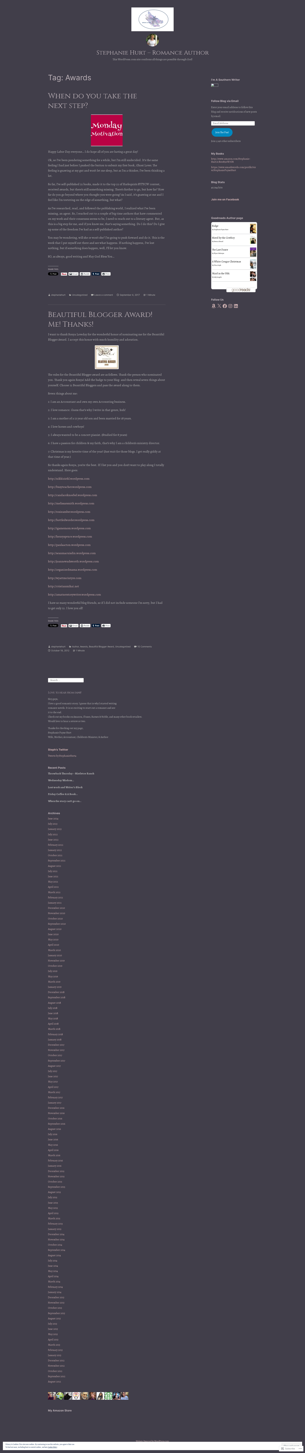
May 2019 (53, 976)
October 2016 (55, 1118)
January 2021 (54, 903)
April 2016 (53, 1150)
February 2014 (55, 1287)
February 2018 (55, 1034)
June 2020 (53, 934)
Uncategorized (80, 294)
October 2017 (55, 1055)
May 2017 (53, 1081)
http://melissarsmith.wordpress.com (71, 503)
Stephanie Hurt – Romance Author (152, 53)
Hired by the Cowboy (223, 238)
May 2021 (53, 881)
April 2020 (53, 945)
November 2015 (56, 1176)
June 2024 (53, 818)
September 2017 (56, 1060)
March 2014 (54, 1281)
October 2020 (55, 918)
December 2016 (56, 1108)
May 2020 (53, 939)
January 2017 (54, 1102)
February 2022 (55, 845)
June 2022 (53, 839)
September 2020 (57, 924)
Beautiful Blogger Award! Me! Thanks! (100, 319)
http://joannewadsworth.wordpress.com (73, 561)
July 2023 (52, 824)
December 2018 (56, 992)
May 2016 (53, 1145)
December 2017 (56, 1045)
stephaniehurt (58, 294)
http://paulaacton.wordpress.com (69, 545)
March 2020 (54, 950)
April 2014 (53, 1276)
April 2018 (53, 1024)
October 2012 (55, 1371)
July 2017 (52, 1071)
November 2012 (56, 1366)
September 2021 (56, 860)
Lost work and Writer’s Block (65, 787)
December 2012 (56, 1360)
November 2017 (56, 1050)
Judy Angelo (218, 277)
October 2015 (55, 1181)
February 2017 (55, 1097)
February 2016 (55, 1160)
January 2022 (55, 850)
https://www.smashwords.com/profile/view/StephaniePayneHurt (233, 169)
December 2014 (56, 1234)
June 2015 (53, 1203)
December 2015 (56, 1171)
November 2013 (56, 1302)
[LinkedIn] (235, 306)
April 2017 (53, 1087)
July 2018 (52, 1008)
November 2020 (56, 913)
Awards (84, 646)
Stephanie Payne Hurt (221, 229)
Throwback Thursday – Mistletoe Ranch (71, 773)
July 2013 (52, 1324)
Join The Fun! (222, 132)
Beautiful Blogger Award (101, 646)
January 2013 (54, 1355)
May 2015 (53, 1208)
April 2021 (53, 887)
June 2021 (53, 876)
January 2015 (54, 1229)
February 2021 (55, 897)
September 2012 (56, 1376)
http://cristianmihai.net (63, 586)
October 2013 (55, 1308)
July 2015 (52, 1197)
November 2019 (56, 960)
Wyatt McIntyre (219, 253)
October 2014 (55, 1245)
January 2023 (54, 829)
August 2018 (54, 1003)
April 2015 (53, 1213)
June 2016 (53, 1139)
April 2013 (53, 1339)
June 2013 (53, 1329)
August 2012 (54, 1381)
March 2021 (54, 892)
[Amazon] (213, 306)
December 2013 (56, 1297)
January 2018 (54, 1039)
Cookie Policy (52, 1447)
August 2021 (54, 866)
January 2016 (54, 1166)
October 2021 (55, 855)
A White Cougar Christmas (226, 261)
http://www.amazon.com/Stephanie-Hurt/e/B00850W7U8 (230, 160)
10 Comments (144, 646)
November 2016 (56, 1113)
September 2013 (56, 1313)
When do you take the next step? (92, 101)
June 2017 (53, 1076)
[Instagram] (230, 306)
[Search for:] (66, 680)
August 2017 (54, 1066)
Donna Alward (218, 241)
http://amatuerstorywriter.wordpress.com (74, 595)
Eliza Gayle (217, 265)
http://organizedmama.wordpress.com (72, 570)
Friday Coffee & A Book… (63, 794)
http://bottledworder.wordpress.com (71, 520)
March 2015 (54, 1218)
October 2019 (55, 966)
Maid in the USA (220, 273)
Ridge (215, 226)
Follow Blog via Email (225, 101)
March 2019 (54, 982)
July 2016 (52, 1134)
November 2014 (56, 1239)
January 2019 (54, 987)
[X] (219, 306)
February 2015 (55, 1223)
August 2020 (54, 929)
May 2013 (53, 1334)
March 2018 (54, 1029)
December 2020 (56, 908)
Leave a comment (103, 294)
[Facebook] (224, 306)
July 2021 (52, 871)
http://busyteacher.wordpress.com (70, 487)
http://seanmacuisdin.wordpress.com (72, 553)
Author (75, 646)
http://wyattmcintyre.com (64, 578)
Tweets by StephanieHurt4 (62, 756)
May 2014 (53, 1271)
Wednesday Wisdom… (61, 780)
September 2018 (56, 997)
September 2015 (56, 1187)
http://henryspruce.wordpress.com (70, 536)
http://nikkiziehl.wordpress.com (68, 479)
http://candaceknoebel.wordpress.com (72, 495)
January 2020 (55, 955)
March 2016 (54, 1155)
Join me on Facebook (225, 199)
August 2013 (54, 1318)
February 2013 (55, 1350)
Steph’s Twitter (58, 749)
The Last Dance (220, 249)
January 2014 (54, 1292)
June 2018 (53, 1013)
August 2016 (54, 1129)
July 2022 (53, 834)
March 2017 (54, 1092)
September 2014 (56, 1250)
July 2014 (52, 1260)
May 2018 (53, 1018)
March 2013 (54, 1345)
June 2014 (53, 1266)
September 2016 (56, 1124)
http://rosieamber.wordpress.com (69, 512)
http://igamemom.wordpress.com (69, 528)
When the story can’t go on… (64, 801)
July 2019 (52, 971)
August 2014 (54, 1255)
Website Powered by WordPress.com (152, 1441)
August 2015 (54, 1192)
